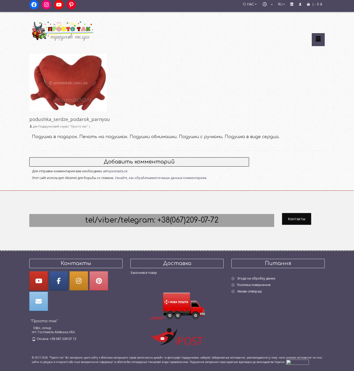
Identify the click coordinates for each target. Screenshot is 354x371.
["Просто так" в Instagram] (78, 280)
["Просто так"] (76, 29)
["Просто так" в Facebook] (58, 280)
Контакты (296, 218)
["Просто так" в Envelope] (38, 301)
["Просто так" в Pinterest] (98, 280)
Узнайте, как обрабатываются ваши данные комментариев (160, 178)
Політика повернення (254, 285)
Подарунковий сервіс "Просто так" (63, 126)
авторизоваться (115, 171)
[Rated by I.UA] (297, 361)
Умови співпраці (249, 291)
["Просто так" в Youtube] (38, 280)
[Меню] (318, 39)
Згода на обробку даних (256, 278)
